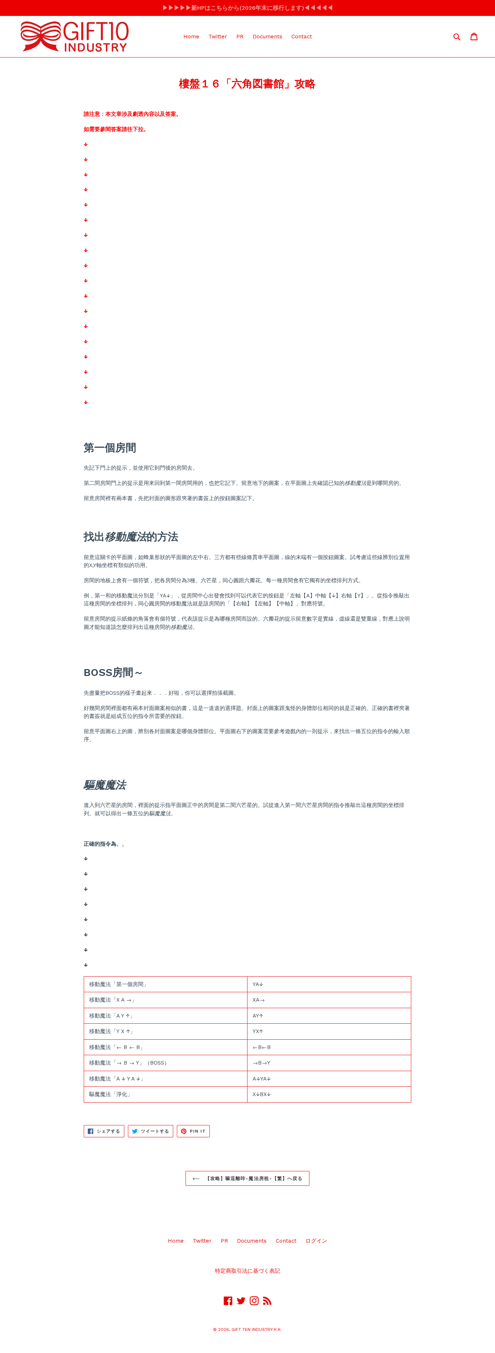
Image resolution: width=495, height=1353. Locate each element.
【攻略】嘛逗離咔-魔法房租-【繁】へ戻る (253, 1178)
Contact (301, 36)
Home (191, 36)
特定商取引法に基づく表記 (247, 1271)
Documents (267, 36)
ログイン (316, 1241)
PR (240, 36)
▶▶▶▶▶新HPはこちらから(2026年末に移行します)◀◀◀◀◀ (247, 7)
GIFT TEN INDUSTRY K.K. (257, 1329)
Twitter (217, 36)
